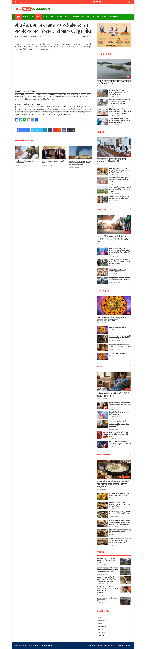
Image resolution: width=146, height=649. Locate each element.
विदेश (39, 17)
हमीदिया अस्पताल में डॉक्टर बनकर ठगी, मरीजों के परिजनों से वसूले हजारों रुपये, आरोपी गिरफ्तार (107, 590)
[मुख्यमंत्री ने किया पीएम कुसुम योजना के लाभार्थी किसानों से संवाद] (102, 180)
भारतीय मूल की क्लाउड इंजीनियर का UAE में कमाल (26, 162)
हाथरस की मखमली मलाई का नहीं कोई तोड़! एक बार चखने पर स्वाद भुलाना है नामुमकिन (112, 484)
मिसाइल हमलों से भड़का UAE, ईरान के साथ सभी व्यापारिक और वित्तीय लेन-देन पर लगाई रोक (80, 163)
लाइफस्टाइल (78, 17)
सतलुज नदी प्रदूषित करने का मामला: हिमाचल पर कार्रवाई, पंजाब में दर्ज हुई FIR (118, 92)
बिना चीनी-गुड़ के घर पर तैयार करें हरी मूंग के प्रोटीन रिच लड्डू (120, 531)
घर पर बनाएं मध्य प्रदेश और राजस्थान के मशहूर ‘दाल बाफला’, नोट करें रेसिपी (120, 504)
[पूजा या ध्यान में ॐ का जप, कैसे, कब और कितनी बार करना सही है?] (102, 347)
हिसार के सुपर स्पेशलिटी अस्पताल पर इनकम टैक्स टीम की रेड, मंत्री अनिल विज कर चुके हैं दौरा (107, 570)
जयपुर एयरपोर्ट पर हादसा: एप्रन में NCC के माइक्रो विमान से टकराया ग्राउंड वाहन (120, 189)
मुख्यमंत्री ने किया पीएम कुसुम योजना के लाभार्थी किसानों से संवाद (119, 180)
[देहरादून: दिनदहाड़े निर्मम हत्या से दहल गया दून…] (125, 601)
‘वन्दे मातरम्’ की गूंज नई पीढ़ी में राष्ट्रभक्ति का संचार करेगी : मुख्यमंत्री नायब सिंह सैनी (119, 102)
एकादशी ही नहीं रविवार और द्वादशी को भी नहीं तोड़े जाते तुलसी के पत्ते (113, 318)
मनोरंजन (90, 17)
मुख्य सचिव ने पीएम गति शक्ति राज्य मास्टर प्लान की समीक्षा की (111, 160)
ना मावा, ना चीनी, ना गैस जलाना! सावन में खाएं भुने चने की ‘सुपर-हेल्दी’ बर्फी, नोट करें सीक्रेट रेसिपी (120, 522)
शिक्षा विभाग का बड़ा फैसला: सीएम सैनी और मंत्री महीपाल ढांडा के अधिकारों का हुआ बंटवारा (120, 111)
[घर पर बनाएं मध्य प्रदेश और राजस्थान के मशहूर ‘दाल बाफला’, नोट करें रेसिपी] (102, 505)
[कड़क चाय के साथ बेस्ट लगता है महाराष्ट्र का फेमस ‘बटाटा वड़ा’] (102, 496)
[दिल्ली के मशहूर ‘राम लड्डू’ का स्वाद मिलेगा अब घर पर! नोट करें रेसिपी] (102, 514)
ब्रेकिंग (25, 17)
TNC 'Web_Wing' (21, 37)
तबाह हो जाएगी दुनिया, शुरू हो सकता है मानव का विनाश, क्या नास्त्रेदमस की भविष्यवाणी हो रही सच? (119, 251)
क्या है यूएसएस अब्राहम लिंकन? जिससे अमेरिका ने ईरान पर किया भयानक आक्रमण (119, 262)
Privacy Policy (45, 2)
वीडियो (104, 17)
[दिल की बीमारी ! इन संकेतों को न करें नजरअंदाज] (102, 415)
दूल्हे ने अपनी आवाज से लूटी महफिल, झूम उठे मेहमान (118, 270)
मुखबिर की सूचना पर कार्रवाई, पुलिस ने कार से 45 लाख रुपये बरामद (106, 560)
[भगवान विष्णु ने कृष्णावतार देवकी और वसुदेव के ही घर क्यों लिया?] (102, 339)
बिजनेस (59, 17)
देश (31, 17)
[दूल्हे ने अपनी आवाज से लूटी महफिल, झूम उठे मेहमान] (102, 272)
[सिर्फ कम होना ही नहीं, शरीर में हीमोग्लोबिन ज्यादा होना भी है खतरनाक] (102, 435)
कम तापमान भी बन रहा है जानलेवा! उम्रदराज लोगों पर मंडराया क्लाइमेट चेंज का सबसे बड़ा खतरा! (119, 424)
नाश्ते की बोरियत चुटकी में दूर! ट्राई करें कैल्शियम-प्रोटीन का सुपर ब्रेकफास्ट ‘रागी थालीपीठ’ (120, 541)
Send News (55, 2)
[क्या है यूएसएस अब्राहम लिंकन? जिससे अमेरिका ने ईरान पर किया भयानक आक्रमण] (102, 262)
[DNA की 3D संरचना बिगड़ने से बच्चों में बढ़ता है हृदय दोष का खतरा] (102, 444)
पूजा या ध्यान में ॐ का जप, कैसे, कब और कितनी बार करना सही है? (120, 346)
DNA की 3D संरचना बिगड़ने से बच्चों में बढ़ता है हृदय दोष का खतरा (120, 443)
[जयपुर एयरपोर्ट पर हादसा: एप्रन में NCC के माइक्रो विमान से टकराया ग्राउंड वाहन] (102, 190)
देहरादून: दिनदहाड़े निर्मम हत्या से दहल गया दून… (107, 599)
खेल (52, 17)
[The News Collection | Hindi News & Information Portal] (33, 9)
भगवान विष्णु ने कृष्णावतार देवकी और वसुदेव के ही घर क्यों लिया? (120, 337)
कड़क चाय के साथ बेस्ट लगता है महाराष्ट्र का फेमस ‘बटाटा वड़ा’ (119, 495)
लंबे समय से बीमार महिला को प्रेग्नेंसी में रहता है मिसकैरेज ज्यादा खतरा (113, 394)
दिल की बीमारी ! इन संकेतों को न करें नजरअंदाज (119, 413)
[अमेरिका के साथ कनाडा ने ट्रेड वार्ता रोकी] (54, 152)
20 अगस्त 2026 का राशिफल (118, 354)
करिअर (67, 17)
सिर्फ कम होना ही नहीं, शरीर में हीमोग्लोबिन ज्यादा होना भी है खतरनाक (119, 434)
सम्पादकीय (114, 17)
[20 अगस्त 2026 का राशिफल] (102, 356)
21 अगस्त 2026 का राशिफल (118, 327)
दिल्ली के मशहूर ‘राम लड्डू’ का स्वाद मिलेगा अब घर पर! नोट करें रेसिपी (120, 513)
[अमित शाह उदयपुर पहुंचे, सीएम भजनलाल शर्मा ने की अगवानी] (102, 199)
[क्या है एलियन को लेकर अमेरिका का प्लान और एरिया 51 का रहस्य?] (102, 280)
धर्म (98, 17)
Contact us (64, 2)
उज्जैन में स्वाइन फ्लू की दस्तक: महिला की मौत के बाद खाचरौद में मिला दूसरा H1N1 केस (119, 120)
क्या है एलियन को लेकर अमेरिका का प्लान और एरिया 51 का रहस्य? (119, 279)
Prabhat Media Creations (123, 645)
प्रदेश (45, 17)
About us (36, 2)
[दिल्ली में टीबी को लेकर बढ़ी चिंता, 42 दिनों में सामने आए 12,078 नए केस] (102, 405)
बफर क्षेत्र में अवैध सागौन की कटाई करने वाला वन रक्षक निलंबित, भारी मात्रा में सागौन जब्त (107, 579)
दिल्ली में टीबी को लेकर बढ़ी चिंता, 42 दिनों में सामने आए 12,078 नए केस (120, 405)
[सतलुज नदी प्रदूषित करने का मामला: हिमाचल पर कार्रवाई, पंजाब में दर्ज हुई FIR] (102, 93)
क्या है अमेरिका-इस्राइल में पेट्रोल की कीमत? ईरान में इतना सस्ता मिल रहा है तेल (112, 239)
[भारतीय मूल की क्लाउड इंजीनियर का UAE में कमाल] (27, 152)
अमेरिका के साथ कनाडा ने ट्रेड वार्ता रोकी (53, 162)
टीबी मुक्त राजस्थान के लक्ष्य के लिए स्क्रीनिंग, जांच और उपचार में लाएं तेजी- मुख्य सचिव (119, 170)
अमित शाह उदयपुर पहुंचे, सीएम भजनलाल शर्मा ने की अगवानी (119, 198)
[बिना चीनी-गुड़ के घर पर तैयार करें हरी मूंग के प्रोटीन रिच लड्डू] (102, 533)
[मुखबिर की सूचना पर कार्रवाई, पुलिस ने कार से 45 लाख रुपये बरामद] (125, 561)
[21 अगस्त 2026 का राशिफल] (102, 330)
